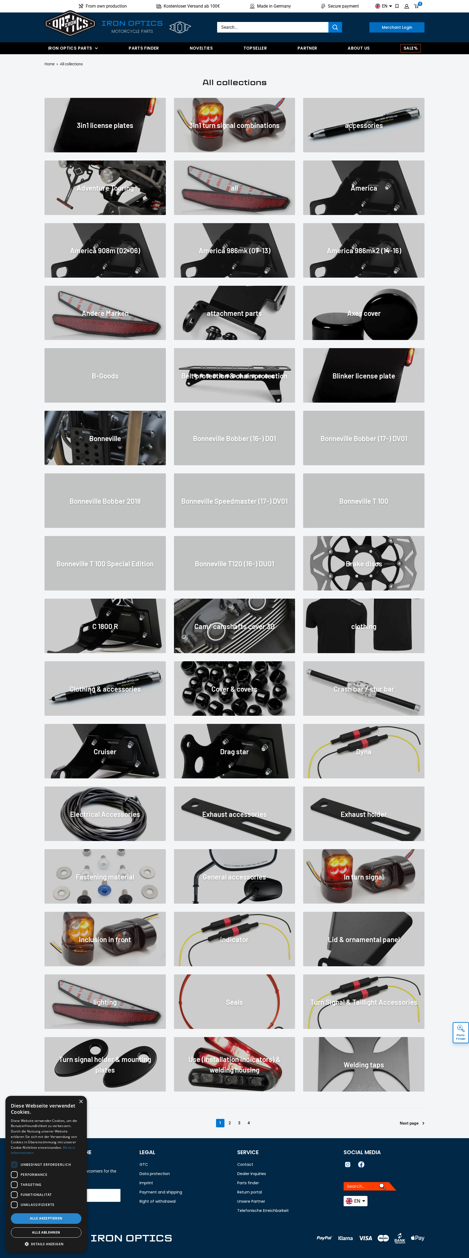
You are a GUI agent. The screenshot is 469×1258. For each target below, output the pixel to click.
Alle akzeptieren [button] (46, 1218)
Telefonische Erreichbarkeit (263, 1210)
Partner (307, 48)
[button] (46, 1244)
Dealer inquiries (251, 1173)
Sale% (411, 48)
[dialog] (46, 1174)
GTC (144, 1164)
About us (359, 48)
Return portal (249, 1192)
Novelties (201, 48)
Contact (245, 1164)
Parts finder (144, 48)
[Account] (406, 6)
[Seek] (335, 27)
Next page (409, 1123)
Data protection (155, 1173)
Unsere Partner (251, 1201)
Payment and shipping (161, 1192)
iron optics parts (70, 48)
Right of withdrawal (158, 1201)
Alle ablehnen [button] (46, 1232)
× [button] (81, 1102)
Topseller (255, 48)
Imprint (146, 1183)
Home (50, 64)
